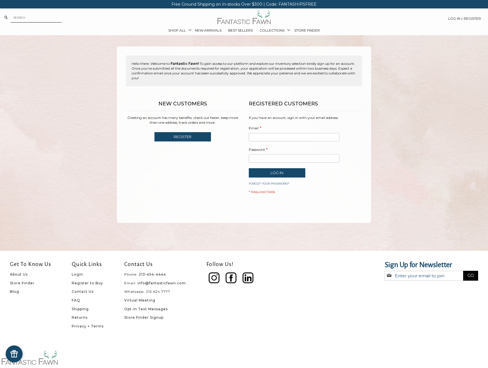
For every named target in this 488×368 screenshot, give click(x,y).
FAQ (76, 300)
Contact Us (82, 291)
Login (77, 274)
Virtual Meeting (139, 300)
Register (472, 18)
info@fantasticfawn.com (162, 283)
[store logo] (244, 17)
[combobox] (36, 18)
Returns (80, 317)
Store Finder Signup (144, 317)
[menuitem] (178, 30)
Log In (454, 18)
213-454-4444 (152, 274)
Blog (14, 291)
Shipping (80, 309)
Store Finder (22, 283)
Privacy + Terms (88, 326)
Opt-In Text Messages (146, 309)
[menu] (244, 30)
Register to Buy (87, 283)
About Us (19, 274)
